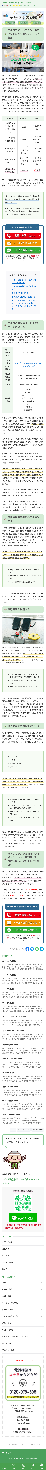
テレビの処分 (8, 1002)
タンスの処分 (8, 988)
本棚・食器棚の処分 (11, 1114)
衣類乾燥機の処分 (10, 1044)
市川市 (13, 1130)
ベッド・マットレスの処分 (14, 1016)
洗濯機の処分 (8, 1072)
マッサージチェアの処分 (13, 1030)
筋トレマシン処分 (24, 1130)
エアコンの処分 (9, 960)
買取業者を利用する (20, 293)
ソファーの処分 (9, 974)
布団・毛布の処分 (10, 1086)
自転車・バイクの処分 (12, 1058)
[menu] (42, 4)
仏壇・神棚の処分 (10, 1100)
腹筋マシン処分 (37, 1130)
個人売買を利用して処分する (24, 296)
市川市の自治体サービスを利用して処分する (24, 281)
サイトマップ (7, 1453)
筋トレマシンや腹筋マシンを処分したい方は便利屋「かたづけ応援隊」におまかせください (24, 304)
